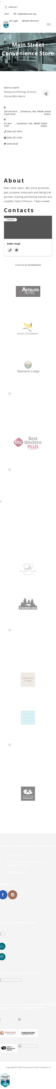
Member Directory (30, 21)
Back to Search (11, 87)
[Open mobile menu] (50, 24)
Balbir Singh (13, 243)
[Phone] (10, 250)
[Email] (16, 250)
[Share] (45, 93)
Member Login (11, 21)
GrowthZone (34, 264)
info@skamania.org (27, 14)
